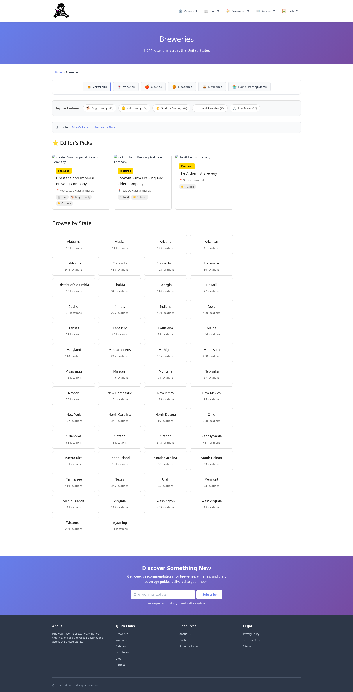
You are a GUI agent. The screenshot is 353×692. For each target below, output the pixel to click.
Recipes (120, 664)
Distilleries (122, 652)
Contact (184, 640)
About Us (185, 634)
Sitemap (248, 646)
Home (58, 72)
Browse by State (104, 127)
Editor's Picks (80, 127)
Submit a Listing (189, 646)
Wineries (121, 640)
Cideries (121, 646)
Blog (118, 658)
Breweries (122, 634)
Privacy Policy (251, 634)
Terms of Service (253, 640)
